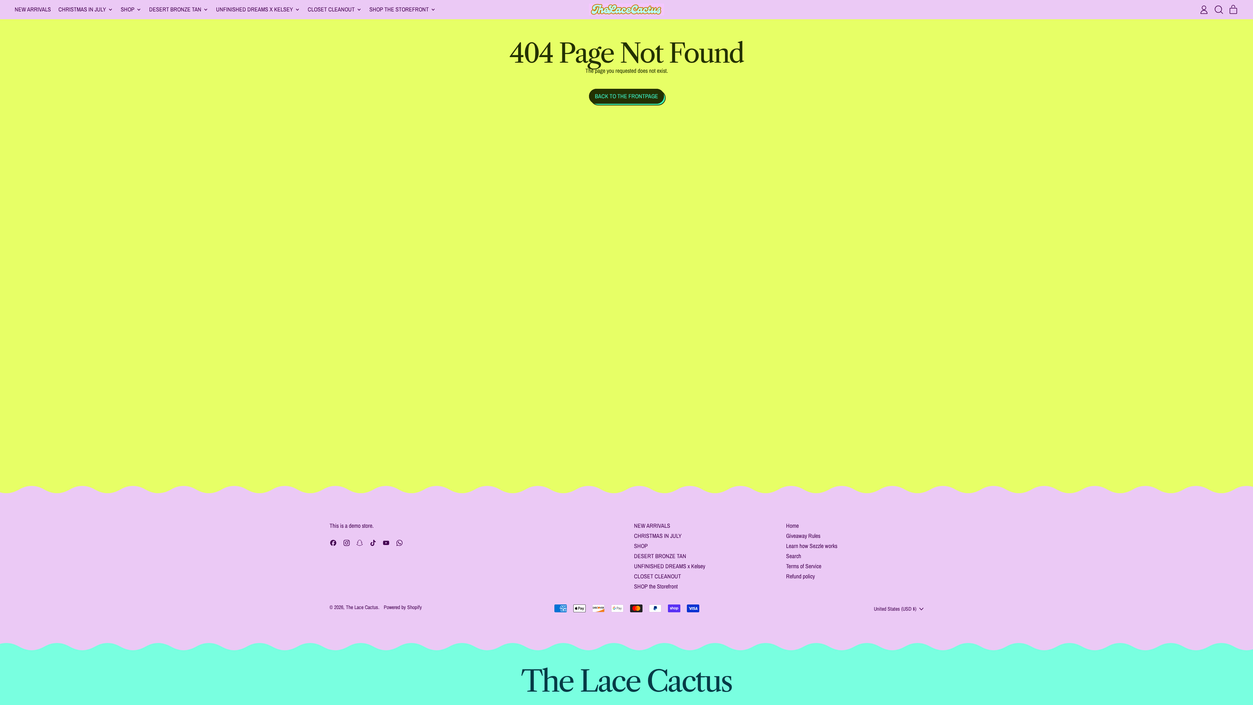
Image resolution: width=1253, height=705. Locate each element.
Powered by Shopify (403, 607)
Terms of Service (803, 566)
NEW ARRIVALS (33, 9)
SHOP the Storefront (656, 586)
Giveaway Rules (803, 536)
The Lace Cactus (362, 607)
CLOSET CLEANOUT (657, 576)
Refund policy (800, 576)
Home (792, 526)
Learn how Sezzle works (811, 546)
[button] (1219, 10)
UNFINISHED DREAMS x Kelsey (669, 566)
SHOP (641, 546)
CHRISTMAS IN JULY (658, 536)
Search (793, 556)
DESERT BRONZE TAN (660, 556)
